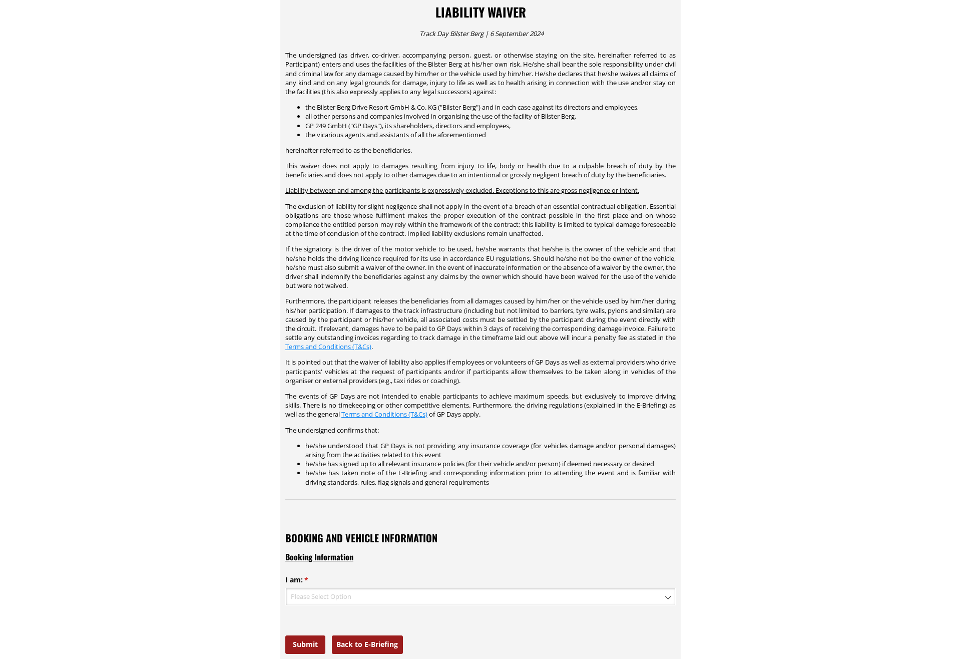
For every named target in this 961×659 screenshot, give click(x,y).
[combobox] (480, 596)
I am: (311, 579)
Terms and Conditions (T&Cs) (328, 346)
